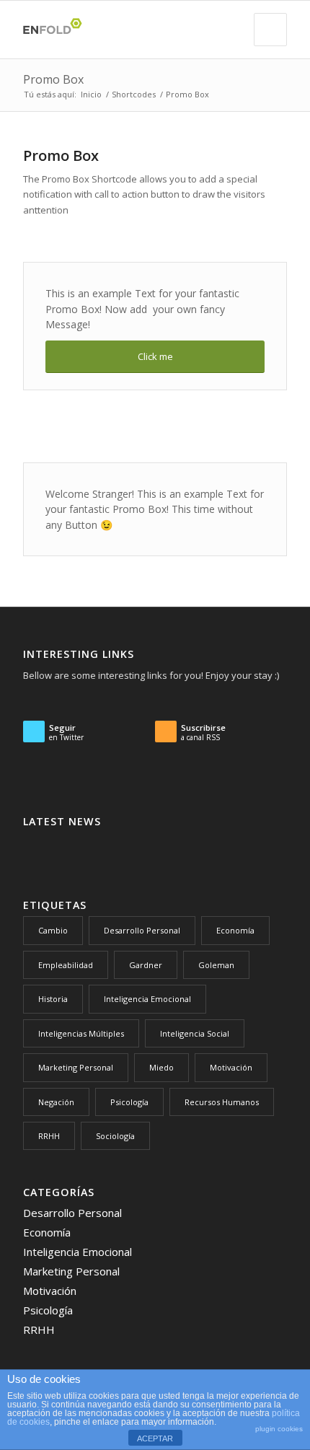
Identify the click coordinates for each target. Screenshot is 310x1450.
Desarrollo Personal (142, 930)
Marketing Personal (75, 1067)
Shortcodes (134, 94)
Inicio (91, 94)
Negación (56, 1102)
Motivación (231, 1067)
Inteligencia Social (194, 1033)
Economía (235, 930)
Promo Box (53, 79)
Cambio (53, 930)
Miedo (161, 1067)
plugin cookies (279, 1429)
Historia (53, 998)
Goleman (216, 964)
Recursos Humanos (222, 1102)
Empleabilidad (65, 964)
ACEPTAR (155, 1438)
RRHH (49, 1135)
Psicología (129, 1102)
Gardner (145, 964)
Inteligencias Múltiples (81, 1033)
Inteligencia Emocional (147, 998)
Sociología (115, 1135)
